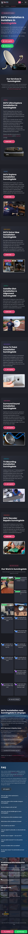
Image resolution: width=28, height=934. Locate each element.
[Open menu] (25, 2)
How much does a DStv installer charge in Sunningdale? (12, 802)
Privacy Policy (4, 895)
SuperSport (18, 136)
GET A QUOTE (8, 41)
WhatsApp (21, 931)
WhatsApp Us (8, 46)
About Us (3, 890)
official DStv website (18, 775)
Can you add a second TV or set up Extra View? (12, 840)
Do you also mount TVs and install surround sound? (12, 850)
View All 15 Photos (15, 699)
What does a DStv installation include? (11, 821)
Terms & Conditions (5, 897)
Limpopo (7, 6)
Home (2, 6)
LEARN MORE (8, 141)
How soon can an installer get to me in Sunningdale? (11, 812)
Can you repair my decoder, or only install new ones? (13, 830)
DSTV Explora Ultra (9, 111)
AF (22, 2)
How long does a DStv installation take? (11, 817)
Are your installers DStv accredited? (10, 845)
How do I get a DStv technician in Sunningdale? (9, 796)
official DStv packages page (15, 89)
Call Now (8, 931)
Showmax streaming (7, 136)
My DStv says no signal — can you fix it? (11, 835)
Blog (2, 892)
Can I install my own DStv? (8, 825)
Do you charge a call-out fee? (9, 807)
